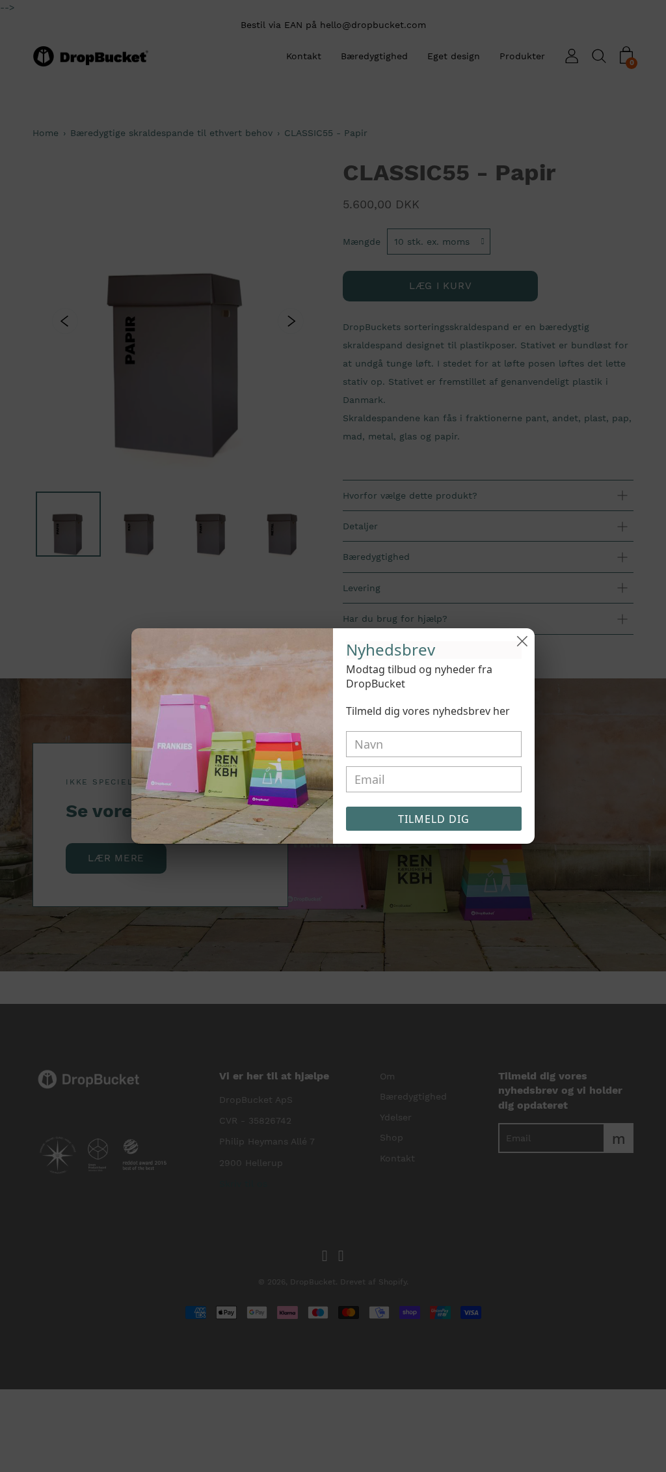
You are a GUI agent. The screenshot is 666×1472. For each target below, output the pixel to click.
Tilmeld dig (434, 819)
